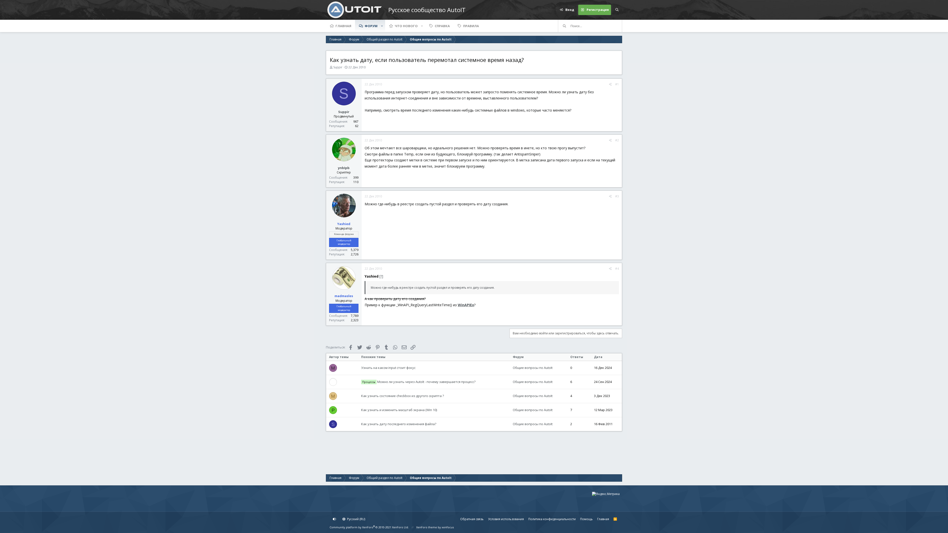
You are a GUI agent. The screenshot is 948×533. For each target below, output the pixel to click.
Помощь (586, 519)
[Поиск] (617, 10)
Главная (343, 26)
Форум (371, 26)
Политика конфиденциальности (552, 519)
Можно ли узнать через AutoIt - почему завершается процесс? (418, 382)
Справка (442, 26)
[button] (382, 26)
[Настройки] (334, 519)
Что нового (406, 26)
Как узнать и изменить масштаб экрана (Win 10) (399, 410)
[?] (381, 276)
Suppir (337, 67)
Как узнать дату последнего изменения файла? (398, 424)
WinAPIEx (466, 305)
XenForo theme (426, 527)
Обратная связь (472, 519)
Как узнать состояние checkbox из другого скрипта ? (402, 396)
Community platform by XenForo (369, 527)
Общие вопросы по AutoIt (533, 367)
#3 (617, 196)
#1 (617, 84)
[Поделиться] (610, 84)
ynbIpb (344, 168)
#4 (617, 268)
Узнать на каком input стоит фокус (388, 367)
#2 (617, 140)
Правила (471, 26)
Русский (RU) (355, 519)
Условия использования (506, 519)
